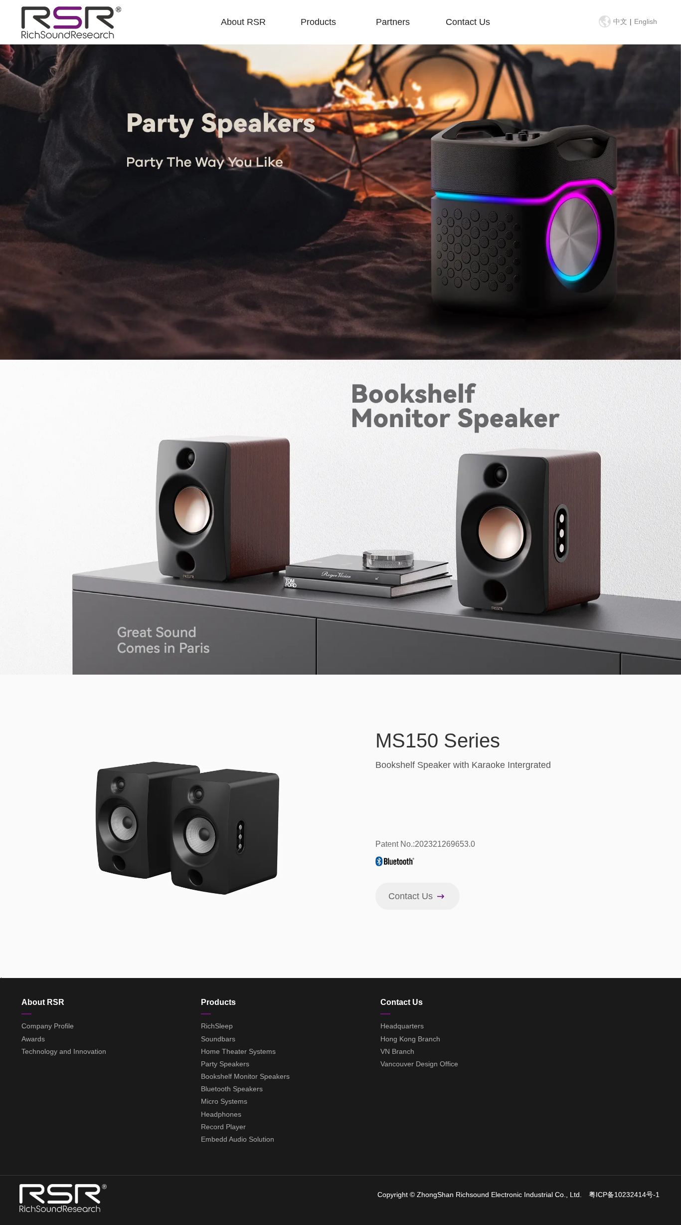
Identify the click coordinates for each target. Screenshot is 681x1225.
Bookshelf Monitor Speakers (245, 1076)
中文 (620, 21)
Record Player (223, 1127)
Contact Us (468, 22)
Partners (393, 22)
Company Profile (47, 1026)
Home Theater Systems (238, 1051)
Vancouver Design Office (419, 1064)
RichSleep (217, 1026)
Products (318, 22)
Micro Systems (224, 1101)
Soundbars (218, 1039)
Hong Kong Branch (410, 1039)
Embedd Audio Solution (237, 1139)
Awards (33, 1039)
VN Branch (397, 1051)
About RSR (243, 22)
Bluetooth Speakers (232, 1089)
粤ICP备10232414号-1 (624, 1195)
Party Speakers (225, 1064)
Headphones (221, 1114)
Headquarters (402, 1026)
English (645, 21)
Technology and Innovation (63, 1051)
